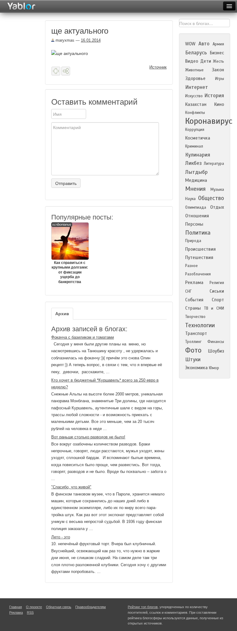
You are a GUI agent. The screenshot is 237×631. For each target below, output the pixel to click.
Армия (218, 44)
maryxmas (64, 40)
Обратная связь (58, 607)
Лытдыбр (196, 172)
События (194, 300)
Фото (193, 350)
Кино (219, 104)
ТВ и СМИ (214, 308)
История (214, 95)
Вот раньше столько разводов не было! (88, 437)
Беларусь (196, 52)
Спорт (218, 300)
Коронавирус (208, 121)
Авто (204, 43)
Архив (62, 313)
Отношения (197, 216)
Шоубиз (216, 351)
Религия (217, 282)
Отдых (217, 207)
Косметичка (197, 138)
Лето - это (60, 537)
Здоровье (195, 78)
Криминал (194, 146)
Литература (214, 163)
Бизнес (217, 53)
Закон (218, 70)
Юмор (214, 368)
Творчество (195, 316)
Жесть (218, 61)
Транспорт (196, 333)
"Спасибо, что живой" (71, 487)
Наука (190, 198)
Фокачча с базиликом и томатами (82, 337)
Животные (194, 70)
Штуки (193, 359)
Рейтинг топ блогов (143, 607)
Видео (191, 61)
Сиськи (217, 291)
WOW (190, 44)
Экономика (196, 367)
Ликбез (193, 163)
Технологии (200, 325)
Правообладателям (90, 607)
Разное (191, 265)
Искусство (194, 96)
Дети (205, 61)
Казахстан (195, 104)
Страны (193, 308)
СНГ (188, 291)
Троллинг (193, 341)
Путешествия (199, 257)
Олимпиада (195, 207)
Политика (197, 232)
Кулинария (197, 155)
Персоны (194, 224)
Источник (158, 67)
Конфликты (195, 112)
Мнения (195, 188)
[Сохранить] (56, 71)
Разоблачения (198, 274)
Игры (219, 78)
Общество (211, 198)
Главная (15, 607)
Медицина (196, 180)
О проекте (34, 607)
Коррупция (194, 129)
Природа (193, 240)
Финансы (215, 341)
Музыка (217, 189)
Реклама (194, 282)
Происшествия (200, 249)
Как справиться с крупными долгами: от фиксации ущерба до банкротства (70, 253)
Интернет (196, 87)
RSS (30, 612)
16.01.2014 (91, 40)
